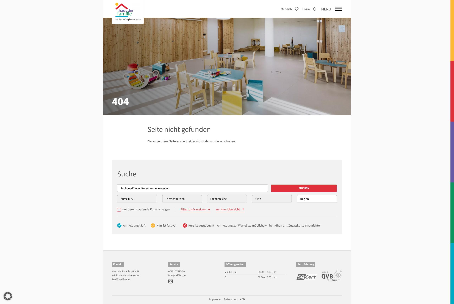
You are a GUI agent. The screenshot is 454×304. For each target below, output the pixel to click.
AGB (242, 299)
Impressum (215, 299)
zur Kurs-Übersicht (228, 209)
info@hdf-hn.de (177, 275)
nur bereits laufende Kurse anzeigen (146, 209)
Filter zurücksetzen (193, 209)
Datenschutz (231, 299)
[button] (8, 296)
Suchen (303, 188)
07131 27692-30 (176, 271)
